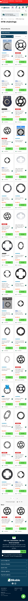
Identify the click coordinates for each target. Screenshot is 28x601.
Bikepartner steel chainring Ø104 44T (6, 170)
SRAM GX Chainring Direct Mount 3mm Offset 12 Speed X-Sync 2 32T (6, 228)
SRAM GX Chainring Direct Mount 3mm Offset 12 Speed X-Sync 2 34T (19, 113)
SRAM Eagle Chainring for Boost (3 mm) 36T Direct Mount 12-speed (6, 142)
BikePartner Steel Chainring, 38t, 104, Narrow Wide (6, 84)
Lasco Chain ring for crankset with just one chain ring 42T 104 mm (19, 226)
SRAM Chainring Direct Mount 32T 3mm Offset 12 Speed (19, 56)
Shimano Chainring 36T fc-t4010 (19, 198)
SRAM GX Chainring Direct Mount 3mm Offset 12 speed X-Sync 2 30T (19, 456)
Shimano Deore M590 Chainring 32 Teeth (5, 199)
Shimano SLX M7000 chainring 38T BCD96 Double (19, 342)
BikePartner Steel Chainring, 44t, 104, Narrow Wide (19, 485)
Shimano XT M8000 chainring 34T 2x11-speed (19, 256)
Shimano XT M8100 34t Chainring (19, 399)
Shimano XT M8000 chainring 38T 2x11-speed (6, 342)
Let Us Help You (5, 560)
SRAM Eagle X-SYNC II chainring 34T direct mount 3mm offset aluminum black (19, 521)
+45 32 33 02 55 (3, 589)
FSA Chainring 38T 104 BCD (5, 256)
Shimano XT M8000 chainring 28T (6, 370)
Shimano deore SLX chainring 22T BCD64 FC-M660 (6, 314)
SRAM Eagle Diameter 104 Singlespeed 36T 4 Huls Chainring (19, 427)
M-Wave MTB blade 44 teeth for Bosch (6, 399)
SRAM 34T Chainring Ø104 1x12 (6, 455)
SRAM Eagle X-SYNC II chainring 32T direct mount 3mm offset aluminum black (6, 521)
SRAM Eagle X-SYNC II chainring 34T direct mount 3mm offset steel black (19, 371)
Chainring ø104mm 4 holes (6, 112)
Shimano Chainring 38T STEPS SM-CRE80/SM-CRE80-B (19, 284)
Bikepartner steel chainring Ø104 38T (19, 313)
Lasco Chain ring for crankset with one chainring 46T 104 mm (19, 170)
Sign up (23, 551)
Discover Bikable (5, 564)
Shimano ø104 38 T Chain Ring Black (19, 141)
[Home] (2, 19)
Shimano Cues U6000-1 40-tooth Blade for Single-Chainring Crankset (6, 285)
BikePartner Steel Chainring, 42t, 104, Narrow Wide (19, 84)
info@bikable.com (4, 590)
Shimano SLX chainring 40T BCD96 (6, 426)
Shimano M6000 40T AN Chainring (6, 484)
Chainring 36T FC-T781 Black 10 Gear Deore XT (5, 56)
